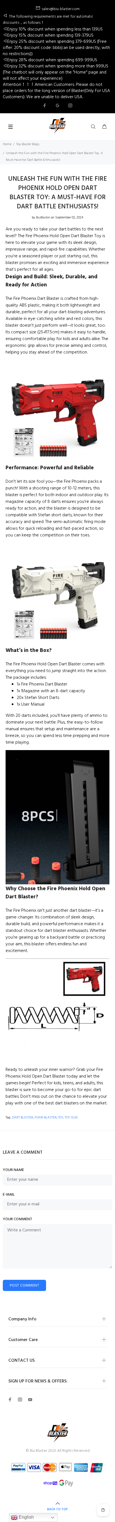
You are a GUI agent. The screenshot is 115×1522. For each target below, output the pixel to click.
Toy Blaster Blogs (27, 144)
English (26, 1517)
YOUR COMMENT (17, 1219)
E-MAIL (9, 1194)
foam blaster (46, 1117)
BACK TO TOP (57, 1509)
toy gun (71, 1117)
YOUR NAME (13, 1170)
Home (7, 144)
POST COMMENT (24, 1285)
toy (60, 1117)
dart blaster (22, 1117)
